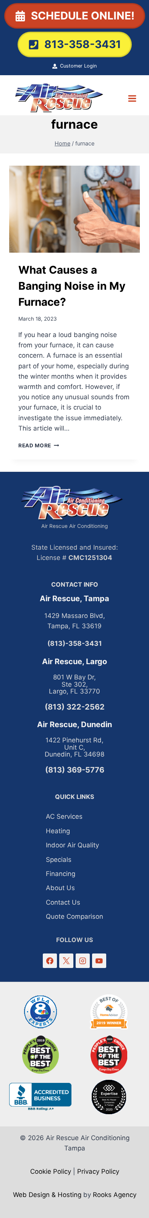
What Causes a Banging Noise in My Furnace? (71, 285)
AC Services (64, 816)
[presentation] (74, 209)
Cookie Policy (50, 1171)
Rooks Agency (114, 1195)
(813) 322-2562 (75, 706)
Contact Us (63, 902)
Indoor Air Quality (72, 845)
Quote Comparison (74, 916)
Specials (58, 859)
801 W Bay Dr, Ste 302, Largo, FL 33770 (74, 684)
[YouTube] (99, 960)
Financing (60, 874)
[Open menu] (132, 98)
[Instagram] (83, 960)
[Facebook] (50, 960)
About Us (60, 888)
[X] (66, 960)
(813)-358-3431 (74, 643)
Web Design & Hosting (47, 1195)
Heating (58, 831)
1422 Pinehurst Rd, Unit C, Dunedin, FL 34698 (74, 747)
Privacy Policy (98, 1171)
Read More (38, 445)
